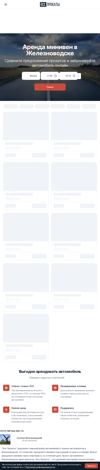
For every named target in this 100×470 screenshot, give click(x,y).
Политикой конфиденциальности (40, 467)
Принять (91, 466)
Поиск (50, 87)
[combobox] (33, 76)
